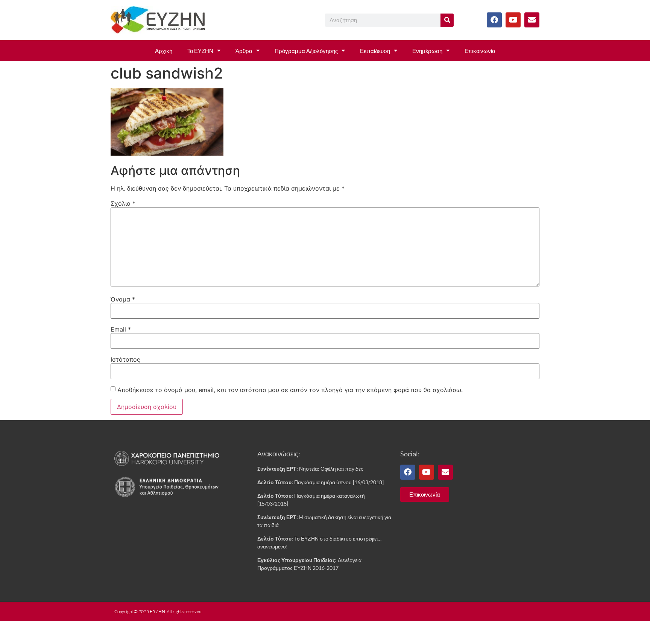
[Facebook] (494, 19)
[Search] (447, 20)
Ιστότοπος (125, 359)
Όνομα (123, 299)
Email (121, 329)
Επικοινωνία (480, 50)
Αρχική (163, 50)
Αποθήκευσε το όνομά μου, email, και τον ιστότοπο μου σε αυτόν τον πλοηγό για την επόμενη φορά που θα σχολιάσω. (290, 390)
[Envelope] (531, 19)
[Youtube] (513, 19)
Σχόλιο (123, 203)
